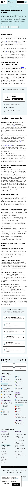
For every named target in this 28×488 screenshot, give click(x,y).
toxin (6, 51)
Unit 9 (21, 141)
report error (15, 27)
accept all (15, 484)
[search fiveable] (4, 2)
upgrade (20, 2)
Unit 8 (22, 67)
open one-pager (18, 99)
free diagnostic (10, 2)
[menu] (25, 2)
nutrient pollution (8, 145)
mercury (20, 73)
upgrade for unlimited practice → (14, 467)
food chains (18, 42)
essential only (6, 484)
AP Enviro (6, 41)
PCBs (14, 125)
